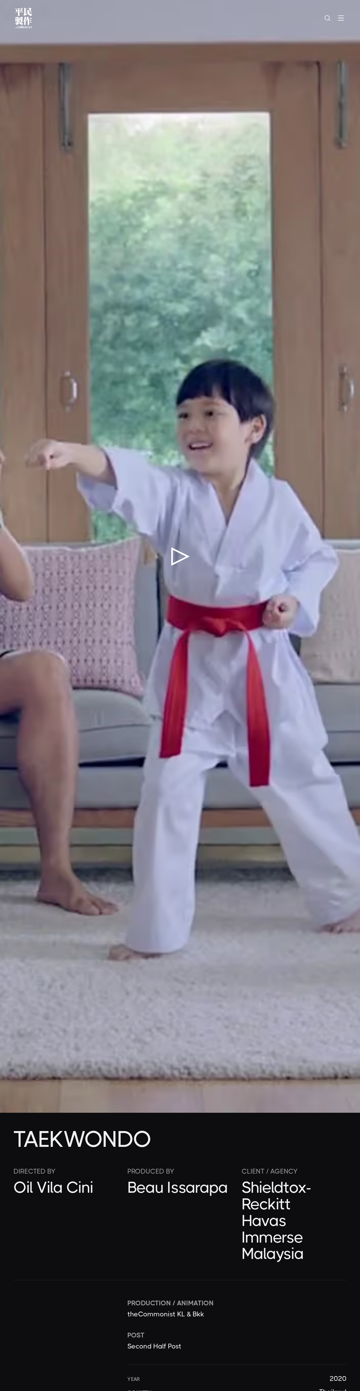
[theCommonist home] (23, 18)
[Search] (327, 18)
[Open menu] (340, 18)
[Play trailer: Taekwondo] (180, 556)
